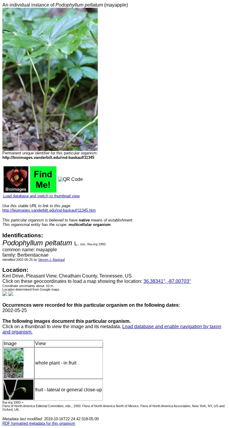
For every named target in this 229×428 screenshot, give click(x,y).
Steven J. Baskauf (51, 259)
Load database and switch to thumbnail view (41, 196)
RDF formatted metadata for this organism (38, 423)
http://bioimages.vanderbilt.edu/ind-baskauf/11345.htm (49, 210)
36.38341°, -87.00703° (167, 281)
